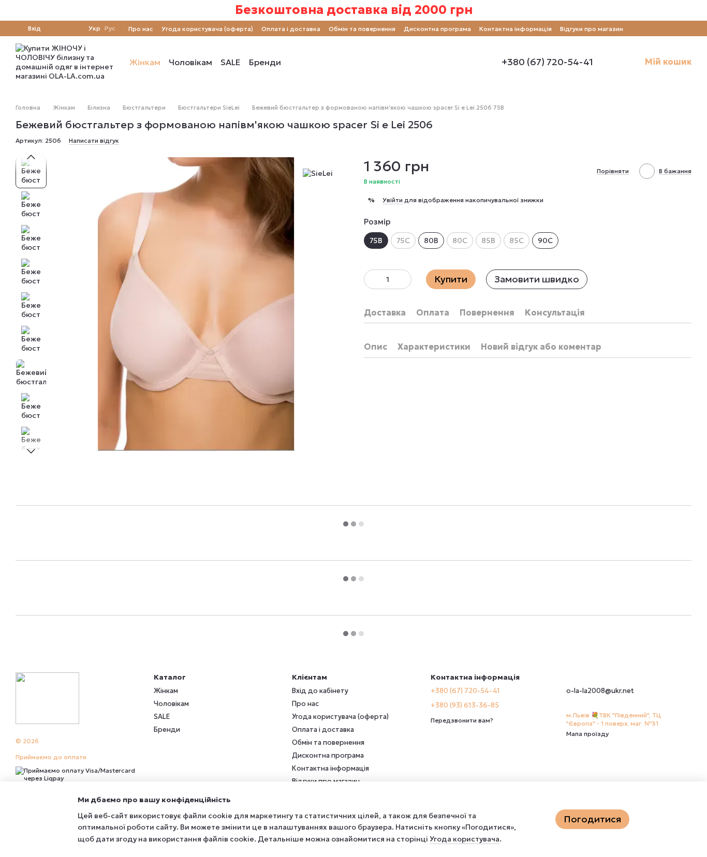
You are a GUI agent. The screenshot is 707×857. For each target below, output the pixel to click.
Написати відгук (94, 140)
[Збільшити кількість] (403, 279)
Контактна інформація (515, 29)
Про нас (140, 29)
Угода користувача (464, 839)
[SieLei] (317, 173)
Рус (110, 28)
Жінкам (144, 62)
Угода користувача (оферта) (207, 29)
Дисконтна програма (437, 29)
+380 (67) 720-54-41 (547, 62)
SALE (230, 62)
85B (488, 240)
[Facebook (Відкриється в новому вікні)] (650, 28)
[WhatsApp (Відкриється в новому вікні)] (687, 28)
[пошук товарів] (299, 62)
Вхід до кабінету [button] (320, 690)
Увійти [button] (392, 200)
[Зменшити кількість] (371, 279)
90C (545, 240)
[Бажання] (74, 28)
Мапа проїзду (587, 734)
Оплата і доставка (290, 29)
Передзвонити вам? (462, 720)
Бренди (265, 62)
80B (431, 240)
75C (403, 240)
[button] (699, 10)
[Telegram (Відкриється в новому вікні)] (662, 28)
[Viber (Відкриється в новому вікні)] (675, 28)
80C (459, 240)
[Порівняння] (55, 28)
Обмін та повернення (362, 29)
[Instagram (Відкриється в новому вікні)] (638, 28)
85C (516, 240)
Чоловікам (190, 62)
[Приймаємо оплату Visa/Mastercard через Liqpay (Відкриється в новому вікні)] (77, 773)
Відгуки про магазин (591, 29)
